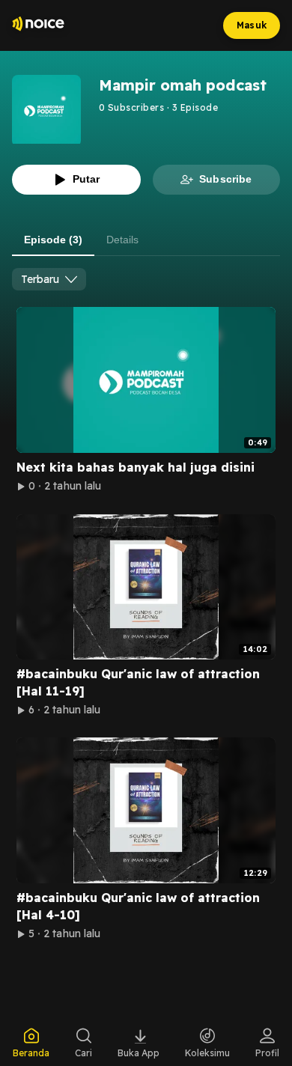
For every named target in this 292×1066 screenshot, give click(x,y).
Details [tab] (122, 240)
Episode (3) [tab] (53, 240)
